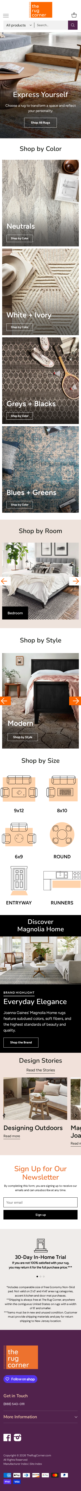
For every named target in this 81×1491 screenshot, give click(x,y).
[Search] (73, 25)
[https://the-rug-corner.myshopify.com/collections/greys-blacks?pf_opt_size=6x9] (40, 380)
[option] (40, 581)
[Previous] (4, 1116)
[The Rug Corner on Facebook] (7, 1436)
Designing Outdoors (33, 1128)
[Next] (76, 1116)
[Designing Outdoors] (35, 1098)
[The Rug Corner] (40, 10)
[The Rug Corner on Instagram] (17, 1436)
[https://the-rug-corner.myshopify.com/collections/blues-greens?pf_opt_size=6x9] (40, 469)
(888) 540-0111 (13, 1404)
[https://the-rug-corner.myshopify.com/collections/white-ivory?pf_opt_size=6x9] (40, 292)
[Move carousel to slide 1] (37, 1276)
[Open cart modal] (74, 15)
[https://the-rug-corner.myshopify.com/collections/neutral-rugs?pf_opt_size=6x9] (40, 203)
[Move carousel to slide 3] (43, 1276)
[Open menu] (5, 15)
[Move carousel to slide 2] (40, 1276)
